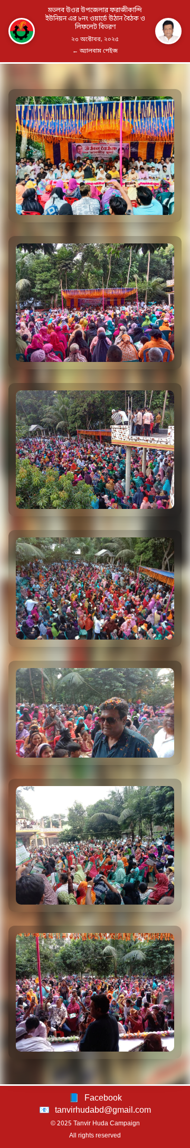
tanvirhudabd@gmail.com (103, 1110)
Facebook (103, 1098)
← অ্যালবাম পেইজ (95, 51)
